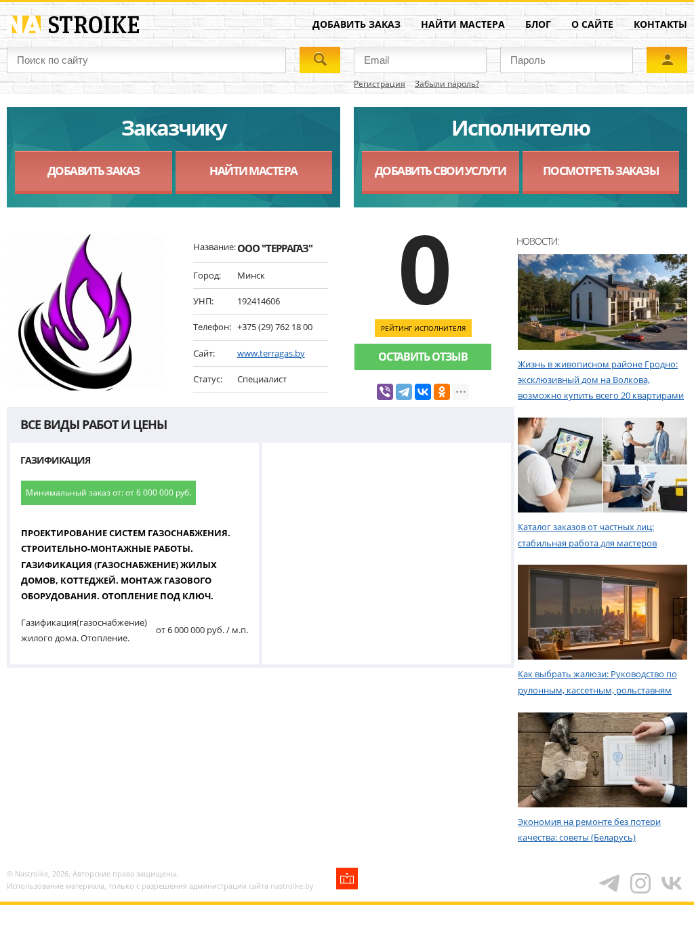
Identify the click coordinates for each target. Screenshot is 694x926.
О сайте (592, 24)
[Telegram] (404, 392)
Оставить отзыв (423, 356)
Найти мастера (463, 24)
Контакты (660, 24)
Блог (538, 24)
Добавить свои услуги (440, 170)
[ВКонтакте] (423, 392)
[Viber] (385, 392)
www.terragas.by (271, 353)
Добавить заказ (356, 24)
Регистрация (379, 83)
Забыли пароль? (447, 83)
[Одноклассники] (442, 392)
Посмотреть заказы (601, 170)
